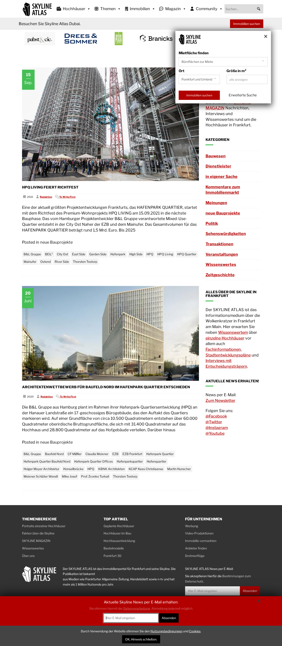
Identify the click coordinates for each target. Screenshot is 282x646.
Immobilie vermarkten (200, 541)
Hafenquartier (156, 461)
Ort (181, 71)
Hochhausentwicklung (119, 541)
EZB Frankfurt (132, 454)
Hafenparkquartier (130, 461)
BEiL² (49, 254)
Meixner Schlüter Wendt (41, 476)
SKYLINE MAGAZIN (36, 541)
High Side (136, 254)
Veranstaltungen (222, 254)
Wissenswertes (221, 264)
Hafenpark (117, 254)
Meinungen (216, 202)
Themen (108, 8)
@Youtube (215, 433)
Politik (212, 223)
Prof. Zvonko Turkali (95, 476)
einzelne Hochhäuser (225, 338)
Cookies (194, 631)
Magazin (173, 8)
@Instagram (217, 427)
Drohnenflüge (194, 556)
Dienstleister (218, 166)
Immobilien (140, 8)
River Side (62, 261)
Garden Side (97, 254)
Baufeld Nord (54, 454)
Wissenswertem (233, 332)
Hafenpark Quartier (160, 454)
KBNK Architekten (111, 469)
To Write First (67, 196)
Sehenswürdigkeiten (226, 233)
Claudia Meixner (96, 454)
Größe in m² (236, 71)
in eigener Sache (221, 176)
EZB (115, 454)
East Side (78, 254)
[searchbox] (243, 8)
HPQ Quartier (186, 254)
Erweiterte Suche (243, 95)
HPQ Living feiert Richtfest (50, 187)
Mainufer (30, 261)
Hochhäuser (74, 8)
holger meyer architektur (41, 469)
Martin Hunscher (179, 469)
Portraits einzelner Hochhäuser (43, 526)
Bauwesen (216, 156)
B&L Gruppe (32, 254)
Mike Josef (69, 476)
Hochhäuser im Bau (117, 533)
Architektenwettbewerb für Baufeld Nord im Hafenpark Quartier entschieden (106, 387)
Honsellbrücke (73, 469)
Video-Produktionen (199, 533)
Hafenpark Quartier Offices (93, 461)
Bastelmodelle (114, 548)
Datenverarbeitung (136, 608)
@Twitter (214, 422)
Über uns (28, 556)
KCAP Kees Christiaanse (146, 469)
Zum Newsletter (220, 400)
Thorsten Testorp (85, 261)
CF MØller (75, 454)
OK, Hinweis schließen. (141, 639)
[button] (258, 8)
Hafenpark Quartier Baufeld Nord (47, 461)
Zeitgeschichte (220, 275)
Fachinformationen (223, 349)
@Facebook (216, 416)
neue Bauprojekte (56, 242)
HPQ (150, 254)
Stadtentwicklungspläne (228, 355)
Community (206, 8)
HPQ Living (165, 254)
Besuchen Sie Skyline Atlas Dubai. (50, 23)
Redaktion (46, 196)
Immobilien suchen (246, 24)
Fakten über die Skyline (38, 533)
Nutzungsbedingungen (166, 631)
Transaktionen (219, 244)
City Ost (62, 254)
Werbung (191, 526)
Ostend (45, 261)
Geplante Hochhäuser (119, 526)
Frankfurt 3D (112, 556)
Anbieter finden (196, 548)
